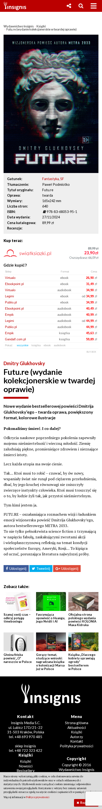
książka (36, 345)
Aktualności (76, 727)
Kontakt (76, 741)
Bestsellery (26, 770)
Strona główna (76, 723)
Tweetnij (43, 568)
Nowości (25, 766)
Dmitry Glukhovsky (24, 363)
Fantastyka (50, 179)
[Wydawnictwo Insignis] (13, 6)
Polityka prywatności (76, 746)
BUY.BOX (91, 352)
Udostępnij (17, 568)
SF (62, 179)
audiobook (60, 345)
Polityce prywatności (37, 797)
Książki (76, 732)
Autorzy (76, 737)
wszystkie (22, 345)
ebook (47, 345)
